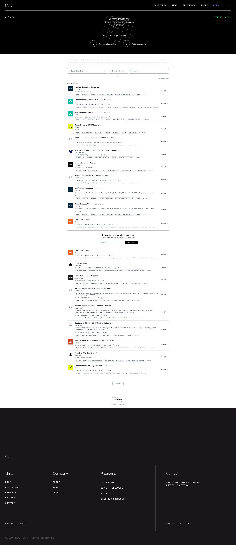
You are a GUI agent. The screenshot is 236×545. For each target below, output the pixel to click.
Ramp (77, 127)
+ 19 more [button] (144, 94)
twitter (171, 523)
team (56, 487)
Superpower (79, 278)
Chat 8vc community (113, 499)
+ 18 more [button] (151, 347)
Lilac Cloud (79, 140)
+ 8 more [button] (148, 270)
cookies (22, 523)
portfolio (11, 487)
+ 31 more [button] (142, 132)
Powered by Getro (164, 78)
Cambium (78, 342)
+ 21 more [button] (137, 157)
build (104, 493)
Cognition (78, 265)
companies (87, 60)
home (8, 482)
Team (175, 5)
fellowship (108, 482)
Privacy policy (113, 404)
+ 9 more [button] (150, 170)
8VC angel (11, 498)
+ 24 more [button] (152, 227)
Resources (189, 5)
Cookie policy (122, 404)
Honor (77, 222)
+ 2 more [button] (136, 145)
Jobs (216, 5)
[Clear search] (105, 71)
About (204, 5)
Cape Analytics (80, 152)
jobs (74, 60)
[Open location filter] (166, 71)
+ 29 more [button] (156, 107)
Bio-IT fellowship (112, 488)
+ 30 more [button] (146, 119)
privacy (10, 523)
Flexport (78, 89)
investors (184, 523)
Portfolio (160, 5)
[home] (8, 5)
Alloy (76, 102)
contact (10, 503)
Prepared (78, 165)
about (56, 482)
